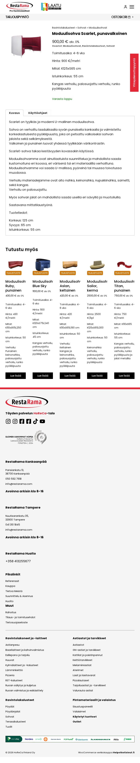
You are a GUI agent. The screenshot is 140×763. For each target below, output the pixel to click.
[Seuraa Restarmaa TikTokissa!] (35, 421)
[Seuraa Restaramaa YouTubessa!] (42, 421)
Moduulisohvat (98, 27)
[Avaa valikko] (132, 7)
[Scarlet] (26, 46)
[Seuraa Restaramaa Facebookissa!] (22, 421)
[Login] (125, 7)
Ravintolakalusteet (63, 27)
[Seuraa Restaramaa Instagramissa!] (8, 421)
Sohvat (82, 27)
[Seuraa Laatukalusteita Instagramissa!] (15, 421)
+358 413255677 (18, 561)
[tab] (26, 63)
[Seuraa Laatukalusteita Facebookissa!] (28, 421)
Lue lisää (15, 375)
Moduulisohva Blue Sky (45, 283)
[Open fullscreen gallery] (43, 63)
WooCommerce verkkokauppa (106, 752)
